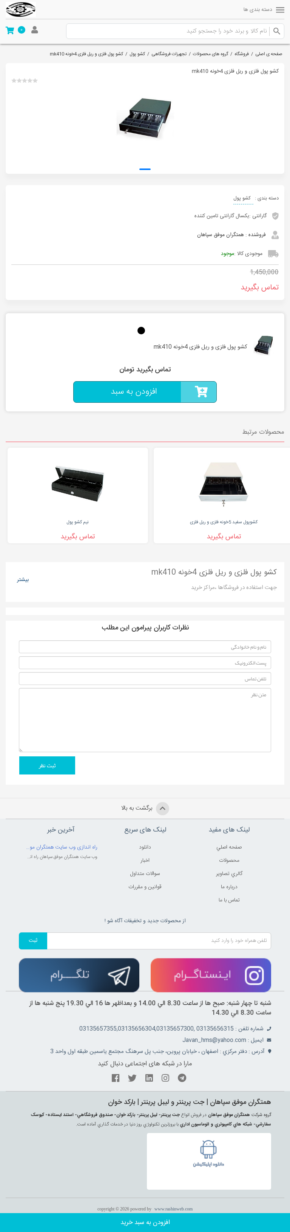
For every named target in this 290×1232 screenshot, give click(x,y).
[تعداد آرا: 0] (14, 80)
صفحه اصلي (229, 847)
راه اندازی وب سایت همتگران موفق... (61, 847)
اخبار (145, 860)
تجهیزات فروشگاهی (169, 54)
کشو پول (137, 54)
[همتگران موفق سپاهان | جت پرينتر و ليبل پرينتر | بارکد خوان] (21, 9)
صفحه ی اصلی (268, 54)
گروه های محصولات (210, 54)
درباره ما (229, 887)
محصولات (229, 860)
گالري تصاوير (229, 873)
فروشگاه (241, 54)
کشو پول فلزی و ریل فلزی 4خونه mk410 (86, 54)
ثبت (33, 940)
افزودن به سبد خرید (145, 1222)
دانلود (145, 847)
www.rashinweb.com (173, 1209)
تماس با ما (229, 900)
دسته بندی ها (258, 9)
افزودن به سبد (134, 392)
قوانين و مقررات (145, 887)
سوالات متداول (145, 873)
